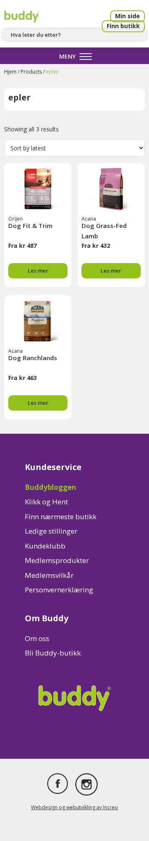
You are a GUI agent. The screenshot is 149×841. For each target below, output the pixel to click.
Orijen (15, 218)
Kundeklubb (45, 546)
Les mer (38, 270)
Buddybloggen (50, 487)
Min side (127, 16)
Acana (89, 218)
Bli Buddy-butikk (53, 653)
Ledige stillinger (51, 531)
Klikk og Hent (46, 501)
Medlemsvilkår (49, 575)
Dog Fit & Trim (30, 225)
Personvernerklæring (59, 589)
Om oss (37, 638)
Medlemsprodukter (57, 560)
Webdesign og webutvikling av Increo (74, 807)
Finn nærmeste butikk (60, 516)
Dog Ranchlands (32, 358)
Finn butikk (123, 26)
